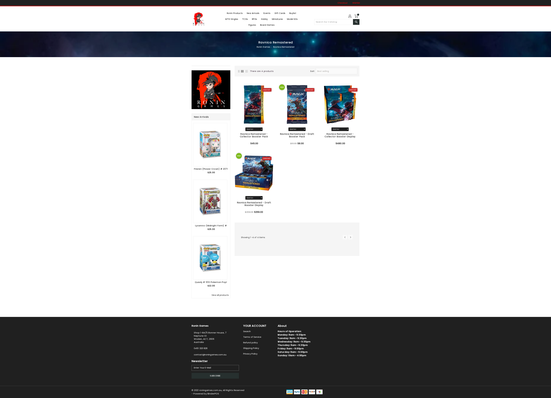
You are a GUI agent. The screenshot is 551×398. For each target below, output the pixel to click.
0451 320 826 (200, 348)
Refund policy (250, 342)
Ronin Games (263, 46)
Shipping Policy (251, 348)
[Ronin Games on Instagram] (193, 3)
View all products (220, 295)
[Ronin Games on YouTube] (198, 3)
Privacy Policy (250, 353)
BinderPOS (213, 393)
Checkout (342, 2)
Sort (312, 71)
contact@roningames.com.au (210, 354)
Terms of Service (252, 336)
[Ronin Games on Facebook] (187, 3)
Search (247, 331)
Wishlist (356, 2)
